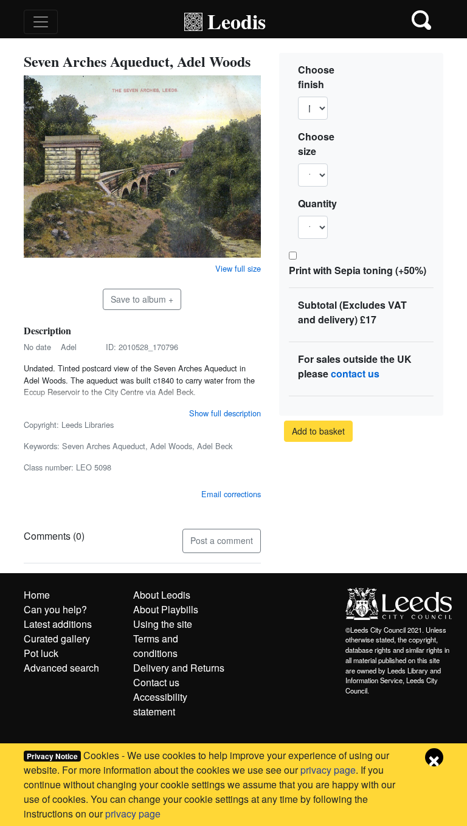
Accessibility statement (160, 704)
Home (37, 595)
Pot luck (41, 653)
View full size (238, 268)
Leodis (236, 21)
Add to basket (318, 431)
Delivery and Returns (178, 668)
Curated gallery (57, 638)
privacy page (328, 770)
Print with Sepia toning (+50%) (357, 270)
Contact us (156, 682)
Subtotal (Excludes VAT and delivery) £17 (352, 312)
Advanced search (61, 668)
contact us (355, 373)
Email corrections (231, 494)
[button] (422, 21)
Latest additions (58, 624)
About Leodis (161, 595)
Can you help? (55, 609)
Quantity (317, 203)
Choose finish (316, 77)
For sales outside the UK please (355, 366)
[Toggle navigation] (41, 22)
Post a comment (221, 540)
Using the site (162, 624)
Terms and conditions (155, 646)
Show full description (225, 413)
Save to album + (142, 299)
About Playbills (165, 609)
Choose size (316, 143)
